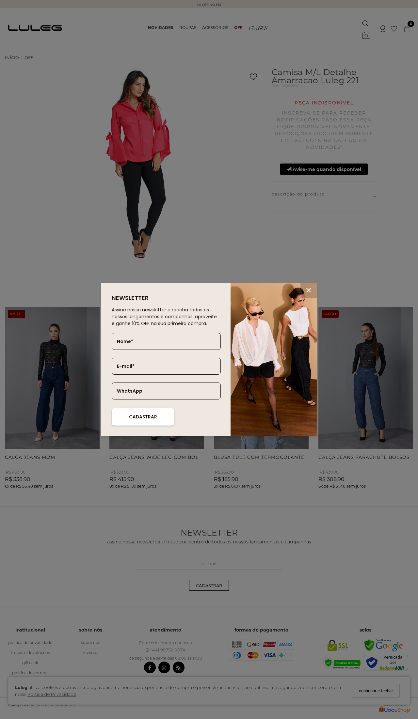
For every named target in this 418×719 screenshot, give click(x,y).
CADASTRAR (143, 417)
